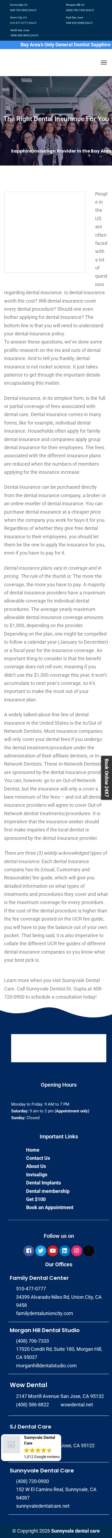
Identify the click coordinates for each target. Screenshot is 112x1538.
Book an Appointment (49, 1207)
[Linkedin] (64, 1250)
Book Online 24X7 (107, 778)
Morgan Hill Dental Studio (45, 1330)
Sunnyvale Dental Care (42, 1470)
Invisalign (36, 1174)
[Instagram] (76, 1250)
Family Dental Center (39, 1278)
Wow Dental (28, 1385)
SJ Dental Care (30, 1426)
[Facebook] (28, 1250)
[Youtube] (52, 1250)
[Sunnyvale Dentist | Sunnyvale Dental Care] (11, 62)
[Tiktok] (88, 1250)
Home (32, 1150)
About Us (36, 1166)
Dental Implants (43, 1183)
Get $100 (36, 1199)
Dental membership (48, 1191)
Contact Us (38, 1158)
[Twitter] (40, 1250)
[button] (31, 1447)
